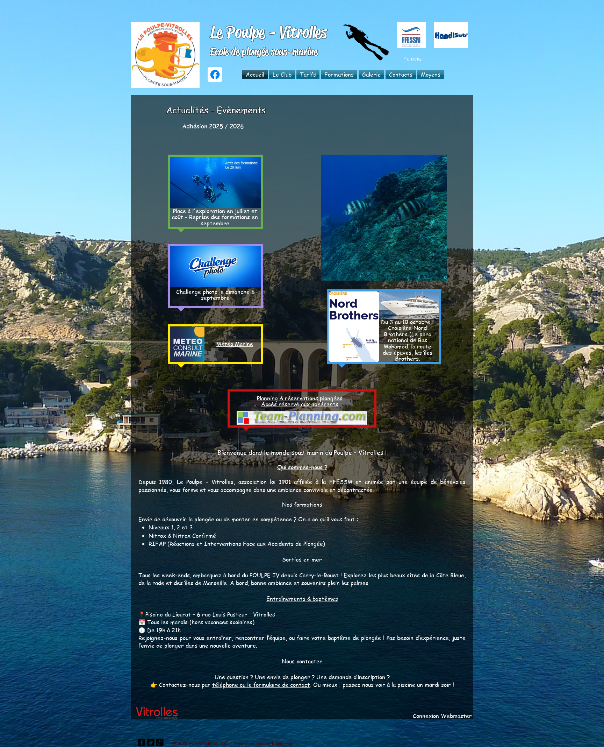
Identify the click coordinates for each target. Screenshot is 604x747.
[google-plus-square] (160, 742)
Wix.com (284, 744)
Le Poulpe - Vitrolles (268, 32)
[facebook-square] (141, 742)
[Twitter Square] (150, 742)
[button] (282, 74)
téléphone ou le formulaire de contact (261, 685)
